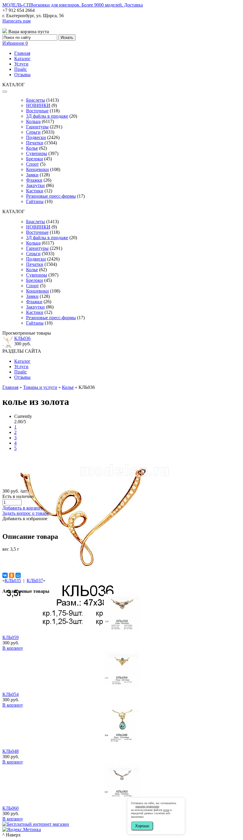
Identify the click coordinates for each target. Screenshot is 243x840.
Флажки (34, 180)
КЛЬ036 (22, 338)
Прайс (20, 69)
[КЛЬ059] (121, 627)
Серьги (33, 132)
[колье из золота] (86, 634)
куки (166, 810)
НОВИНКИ (38, 105)
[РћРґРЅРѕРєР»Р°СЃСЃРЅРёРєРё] (11, 575)
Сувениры (36, 153)
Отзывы (22, 74)
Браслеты (35, 100)
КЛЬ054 (10, 694)
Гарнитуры (37, 126)
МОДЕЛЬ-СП (72, 4)
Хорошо (142, 826)
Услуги (21, 63)
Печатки (34, 142)
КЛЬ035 (13, 580)
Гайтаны (35, 201)
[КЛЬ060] (121, 798)
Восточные (37, 110)
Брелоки (34, 158)
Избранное (15, 43)
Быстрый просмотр (121, 636)
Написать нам (16, 20)
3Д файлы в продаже (47, 116)
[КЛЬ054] (121, 684)
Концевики (37, 169)
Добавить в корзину (22, 507)
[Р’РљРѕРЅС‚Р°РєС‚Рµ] (5, 575)
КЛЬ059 (10, 637)
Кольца (33, 121)
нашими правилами (147, 806)
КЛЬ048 (10, 751)
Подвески (36, 137)
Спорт (32, 164)
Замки (32, 174)
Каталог (22, 58)
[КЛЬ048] (121, 741)
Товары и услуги (40, 387)
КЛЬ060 (10, 808)
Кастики (34, 190)
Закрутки (35, 185)
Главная (22, 53)
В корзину (12, 648)
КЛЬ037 (35, 580)
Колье (32, 148)
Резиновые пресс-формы (51, 196)
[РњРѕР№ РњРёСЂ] (18, 575)
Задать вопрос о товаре (25, 513)
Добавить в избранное (24, 518)
